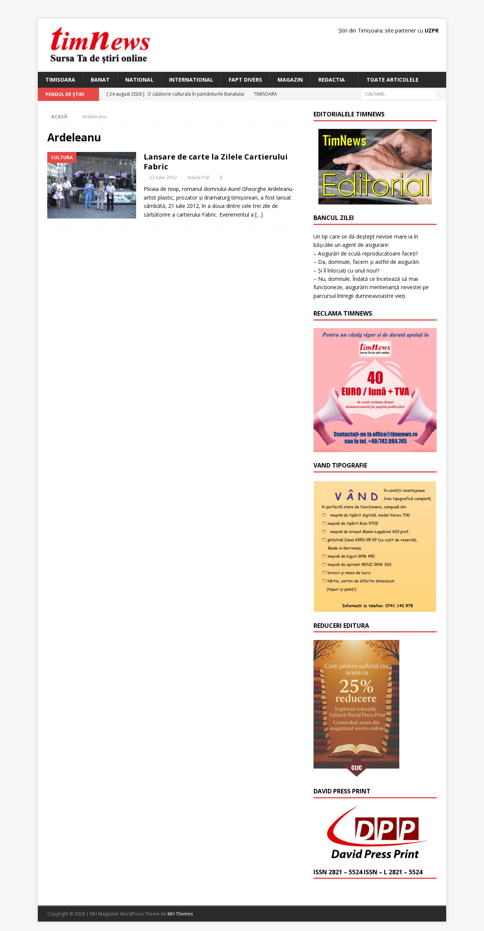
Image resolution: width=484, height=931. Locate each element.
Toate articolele (392, 79)
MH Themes (180, 914)
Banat (100, 79)
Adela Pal (198, 177)
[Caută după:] (399, 94)
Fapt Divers (245, 79)
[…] (259, 214)
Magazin (290, 79)
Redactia (331, 79)
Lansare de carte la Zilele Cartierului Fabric (216, 162)
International (191, 79)
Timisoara (60, 79)
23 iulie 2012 (163, 177)
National (139, 79)
